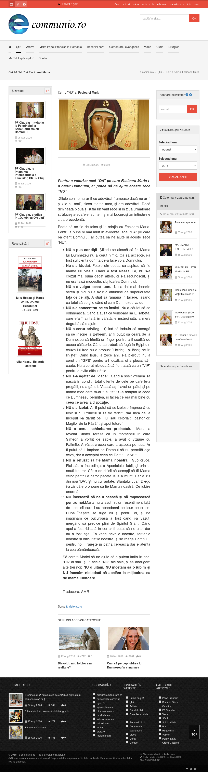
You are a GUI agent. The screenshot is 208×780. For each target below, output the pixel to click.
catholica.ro (103, 723)
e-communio (147, 72)
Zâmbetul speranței (185, 222)
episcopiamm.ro (105, 707)
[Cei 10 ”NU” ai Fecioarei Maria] (104, 124)
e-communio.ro (27, 754)
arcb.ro (100, 727)
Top (194, 734)
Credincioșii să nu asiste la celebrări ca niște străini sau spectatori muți (153, 4)
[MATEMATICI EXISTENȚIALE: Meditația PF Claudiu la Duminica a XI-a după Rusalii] (168, 249)
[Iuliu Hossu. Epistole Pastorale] (30, 337)
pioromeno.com (105, 711)
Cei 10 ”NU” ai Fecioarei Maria (78, 92)
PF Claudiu (168, 710)
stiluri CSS (161, 757)
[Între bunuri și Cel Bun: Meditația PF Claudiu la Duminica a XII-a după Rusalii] (168, 317)
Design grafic (149, 757)
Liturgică (173, 47)
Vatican (166, 734)
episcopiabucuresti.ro (108, 699)
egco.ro (101, 703)
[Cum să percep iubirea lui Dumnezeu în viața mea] (128, 638)
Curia (159, 47)
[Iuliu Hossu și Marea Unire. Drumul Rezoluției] (30, 273)
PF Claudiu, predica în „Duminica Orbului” (30, 216)
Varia (165, 714)
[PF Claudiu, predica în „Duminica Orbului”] (30, 201)
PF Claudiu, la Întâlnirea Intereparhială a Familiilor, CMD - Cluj (29, 173)
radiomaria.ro (104, 735)
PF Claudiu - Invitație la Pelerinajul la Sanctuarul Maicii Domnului (29, 127)
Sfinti (165, 718)
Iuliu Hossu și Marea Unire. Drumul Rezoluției (30, 302)
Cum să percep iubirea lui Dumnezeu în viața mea (124, 665)
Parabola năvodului (36, 727)
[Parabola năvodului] (18, 732)
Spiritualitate (169, 722)
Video (147, 47)
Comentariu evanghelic (124, 47)
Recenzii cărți (95, 47)
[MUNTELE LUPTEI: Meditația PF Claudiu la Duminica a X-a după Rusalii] (168, 272)
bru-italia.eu (103, 715)
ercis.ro (101, 731)
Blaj (164, 726)
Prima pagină (137, 698)
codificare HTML (174, 757)
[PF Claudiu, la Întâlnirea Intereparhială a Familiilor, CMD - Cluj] (30, 156)
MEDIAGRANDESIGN (150, 759)
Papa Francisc (170, 698)
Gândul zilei (136, 710)
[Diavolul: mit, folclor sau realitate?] (79, 638)
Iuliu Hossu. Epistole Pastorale (30, 364)
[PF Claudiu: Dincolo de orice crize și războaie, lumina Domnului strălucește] (168, 340)
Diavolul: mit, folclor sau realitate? (75, 665)
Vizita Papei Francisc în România (60, 47)
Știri (18, 47)
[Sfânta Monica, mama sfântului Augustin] (18, 716)
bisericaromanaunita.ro (109, 695)
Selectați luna (168, 142)
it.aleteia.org (74, 606)
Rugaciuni (168, 730)
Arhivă (30, 47)
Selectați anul (168, 158)
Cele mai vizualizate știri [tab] (178, 214)
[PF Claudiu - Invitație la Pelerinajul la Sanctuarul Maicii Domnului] (30, 109)
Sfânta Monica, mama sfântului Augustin (47, 711)
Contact (44, 58)
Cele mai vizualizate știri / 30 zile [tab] (177, 201)
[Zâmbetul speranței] (168, 227)
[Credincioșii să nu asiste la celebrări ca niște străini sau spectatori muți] (18, 699)
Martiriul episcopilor (21, 58)
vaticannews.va (105, 719)
